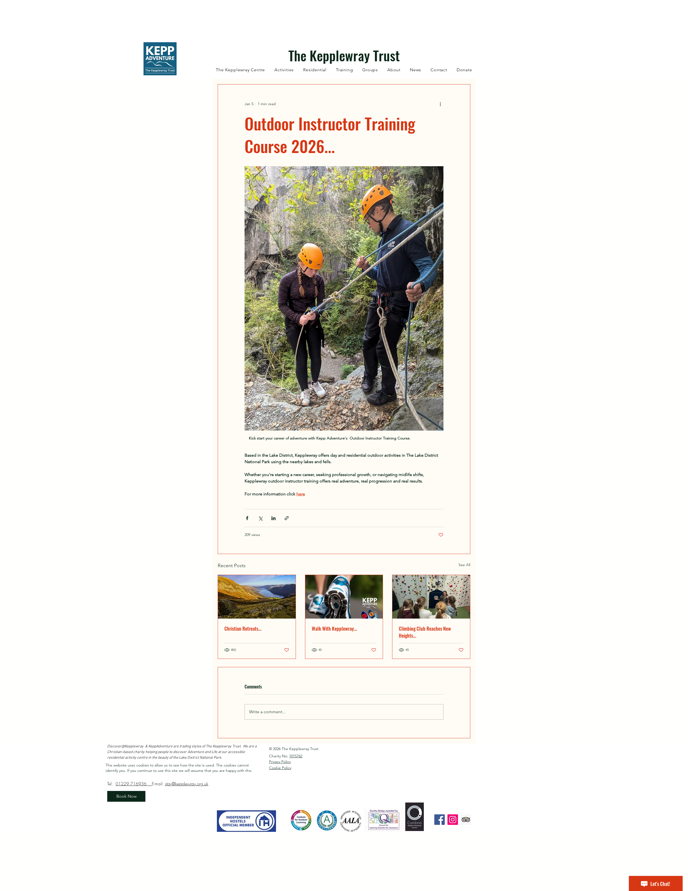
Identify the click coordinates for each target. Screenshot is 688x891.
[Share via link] (286, 518)
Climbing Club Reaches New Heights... (425, 632)
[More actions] (440, 104)
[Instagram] (452, 819)
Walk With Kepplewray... (334, 628)
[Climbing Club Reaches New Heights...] (431, 597)
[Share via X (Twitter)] (260, 518)
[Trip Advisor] (466, 819)
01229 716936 (134, 784)
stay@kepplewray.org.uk (186, 784)
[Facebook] (439, 819)
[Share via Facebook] (247, 518)
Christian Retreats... (242, 628)
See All (464, 564)
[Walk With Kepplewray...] (344, 597)
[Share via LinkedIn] (273, 518)
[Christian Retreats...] (257, 597)
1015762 (295, 756)
